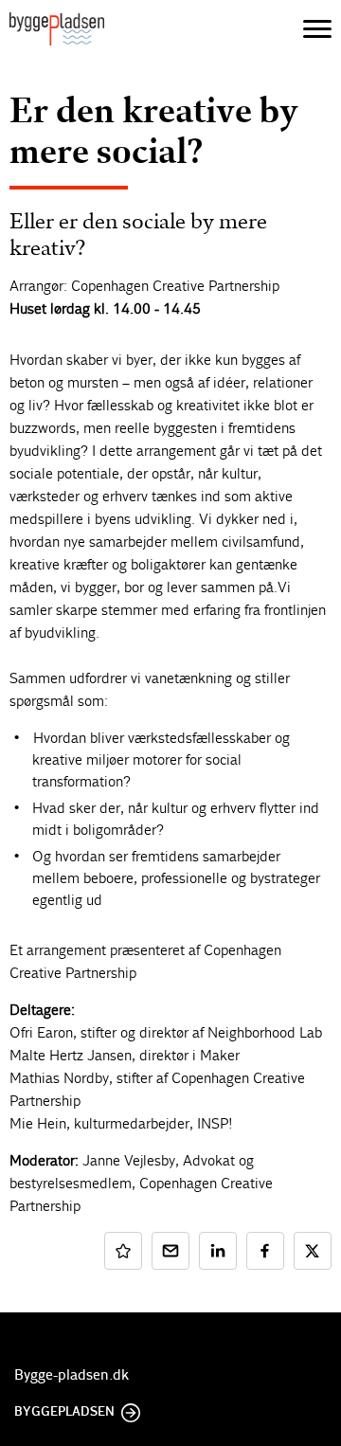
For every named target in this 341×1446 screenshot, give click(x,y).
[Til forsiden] (56, 28)
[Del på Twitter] (313, 1251)
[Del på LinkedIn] (218, 1251)
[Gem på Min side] (123, 1251)
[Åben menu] (317, 29)
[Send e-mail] (170, 1251)
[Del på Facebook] (265, 1251)
